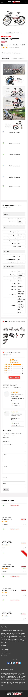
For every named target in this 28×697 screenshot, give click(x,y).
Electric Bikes (10, 32)
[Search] (25, 2)
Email (4, 483)
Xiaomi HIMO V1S (7, 543)
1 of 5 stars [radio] (10, 437)
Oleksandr (5, 44)
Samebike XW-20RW (8, 566)
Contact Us (4, 655)
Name (5, 477)
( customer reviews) (14, 47)
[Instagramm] (14, 663)
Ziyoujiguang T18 (7, 519)
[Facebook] (8, 663)
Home (2, 32)
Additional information (18, 58)
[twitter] (11, 663)
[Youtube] (17, 663)
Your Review (6, 441)
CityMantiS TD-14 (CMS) (9, 590)
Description (5, 58)
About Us (3, 645)
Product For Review (6, 653)
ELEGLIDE (23, 44)
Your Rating (6, 437)
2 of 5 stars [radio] (11, 437)
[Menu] (2, 2)
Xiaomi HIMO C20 (7, 613)
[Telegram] (19, 663)
